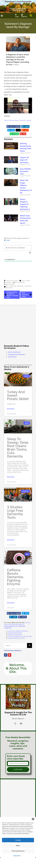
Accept (18, 840)
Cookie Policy (17, 855)
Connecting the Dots (15, 633)
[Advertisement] (18, 324)
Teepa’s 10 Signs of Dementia (24, 159)
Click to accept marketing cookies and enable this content (18, 105)
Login (8, 240)
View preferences (18, 851)
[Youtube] (9, 655)
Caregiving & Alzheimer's (16, 354)
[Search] (29, 645)
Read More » (11, 408)
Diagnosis (20, 286)
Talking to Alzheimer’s (15, 634)
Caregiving (12, 286)
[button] (33, 819)
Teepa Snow (12, 357)
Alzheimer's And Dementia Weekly (18, 2)
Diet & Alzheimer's (14, 352)
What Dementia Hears (25, 294)
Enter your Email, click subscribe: (16, 757)
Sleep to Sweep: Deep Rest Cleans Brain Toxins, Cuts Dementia (17, 447)
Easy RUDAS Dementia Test (25, 171)
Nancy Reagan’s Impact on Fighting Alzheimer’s (25, 204)
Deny (18, 845)
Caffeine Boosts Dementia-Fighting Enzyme (15, 577)
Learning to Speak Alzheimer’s (18, 631)
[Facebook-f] (5, 655)
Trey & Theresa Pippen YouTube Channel (17, 120)
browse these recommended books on (17, 625)
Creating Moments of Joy (16, 638)
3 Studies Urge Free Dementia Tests (15, 512)
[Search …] (31, 15)
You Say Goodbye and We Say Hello (20, 636)
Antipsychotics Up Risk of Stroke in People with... (12, 294)
